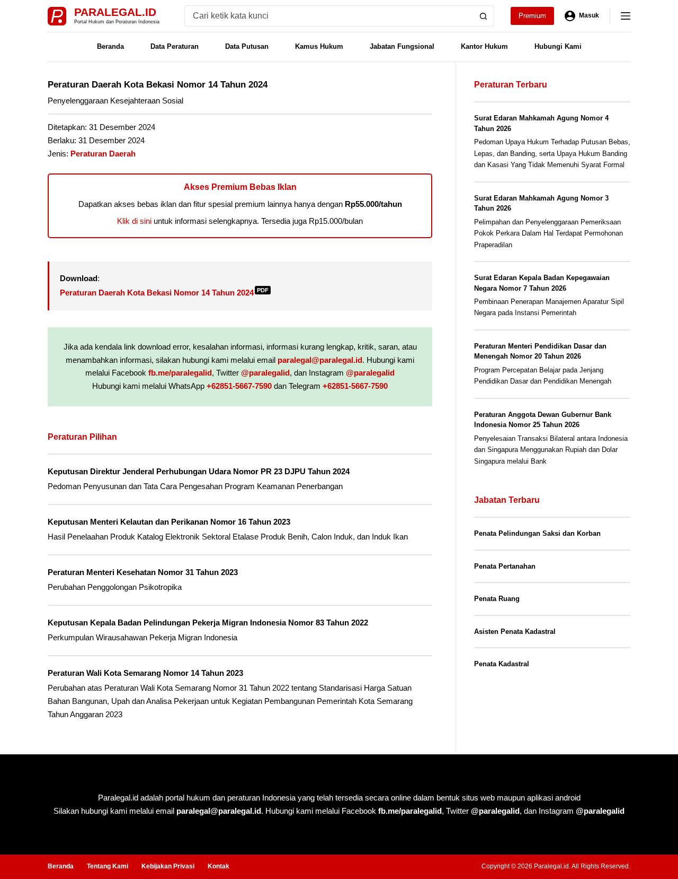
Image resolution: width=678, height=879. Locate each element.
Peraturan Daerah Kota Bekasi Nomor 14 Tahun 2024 (164, 292)
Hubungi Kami (558, 46)
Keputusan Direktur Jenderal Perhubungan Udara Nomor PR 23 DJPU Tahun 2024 (199, 471)
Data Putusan (247, 46)
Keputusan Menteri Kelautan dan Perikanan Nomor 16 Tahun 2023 (169, 521)
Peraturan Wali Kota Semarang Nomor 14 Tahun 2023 (145, 672)
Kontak (218, 866)
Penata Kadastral (501, 664)
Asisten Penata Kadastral (515, 632)
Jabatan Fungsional (402, 46)
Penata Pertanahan (505, 566)
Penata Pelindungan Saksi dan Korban (537, 533)
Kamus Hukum (319, 46)
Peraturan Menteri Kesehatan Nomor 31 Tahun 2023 (143, 572)
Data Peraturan (174, 46)
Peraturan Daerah (103, 153)
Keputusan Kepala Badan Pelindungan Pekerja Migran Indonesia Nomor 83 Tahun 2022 (208, 622)
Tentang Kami (107, 866)
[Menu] (625, 16)
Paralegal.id (115, 12)
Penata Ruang (497, 599)
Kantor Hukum (484, 46)
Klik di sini (134, 220)
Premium (532, 16)
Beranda (110, 46)
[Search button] (484, 16)
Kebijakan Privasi (167, 866)
